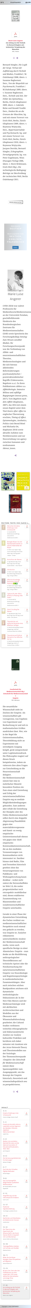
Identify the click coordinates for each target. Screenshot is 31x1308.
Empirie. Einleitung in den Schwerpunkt (11, 1114)
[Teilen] (17, 58)
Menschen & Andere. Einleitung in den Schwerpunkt (13, 528)
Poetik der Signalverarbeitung (8, 1208)
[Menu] (1, 2)
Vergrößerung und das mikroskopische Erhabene (11, 1196)
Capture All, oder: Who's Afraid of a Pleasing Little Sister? (15, 595)
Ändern (15, 247)
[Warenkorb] (29, 2)
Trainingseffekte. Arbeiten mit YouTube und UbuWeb (11, 1247)
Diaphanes (15, 2)
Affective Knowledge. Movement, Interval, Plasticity (13, 581)
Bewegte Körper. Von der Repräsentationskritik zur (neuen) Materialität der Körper (14, 544)
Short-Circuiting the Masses (13, 610)
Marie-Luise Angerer (15, 40)
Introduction (11, 569)
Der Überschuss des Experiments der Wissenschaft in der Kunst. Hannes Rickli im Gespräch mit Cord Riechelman (11, 1233)
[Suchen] (3, 2)
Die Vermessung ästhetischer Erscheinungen (12, 1159)
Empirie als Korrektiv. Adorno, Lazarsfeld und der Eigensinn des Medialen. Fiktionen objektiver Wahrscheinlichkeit (12, 1128)
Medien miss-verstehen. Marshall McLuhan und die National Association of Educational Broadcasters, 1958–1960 (11, 1145)
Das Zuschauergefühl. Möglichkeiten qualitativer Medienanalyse (11, 1182)
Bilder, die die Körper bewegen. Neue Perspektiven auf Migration (12, 1259)
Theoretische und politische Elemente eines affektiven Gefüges (15, 623)
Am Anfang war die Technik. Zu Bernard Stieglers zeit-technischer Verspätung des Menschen (11, 1290)
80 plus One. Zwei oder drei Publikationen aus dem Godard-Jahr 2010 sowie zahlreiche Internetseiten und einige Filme (11, 1274)
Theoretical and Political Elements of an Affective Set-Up (14, 637)
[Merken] (14, 58)
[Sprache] (28, 2)
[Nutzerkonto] (26, 2)
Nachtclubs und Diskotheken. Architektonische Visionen (12, 1219)
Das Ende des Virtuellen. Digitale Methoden (10, 1170)
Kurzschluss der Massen (14, 559)
